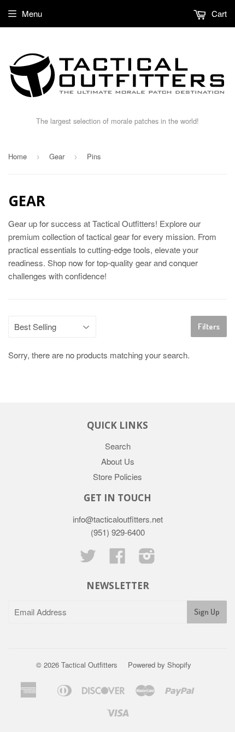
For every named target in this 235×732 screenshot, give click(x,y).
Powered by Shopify (159, 664)
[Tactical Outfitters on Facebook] (117, 559)
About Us (117, 461)
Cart (218, 13)
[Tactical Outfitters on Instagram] (147, 559)
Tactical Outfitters (89, 664)
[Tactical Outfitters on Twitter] (88, 559)
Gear (56, 156)
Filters (209, 326)
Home (17, 156)
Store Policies (117, 476)
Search (118, 446)
